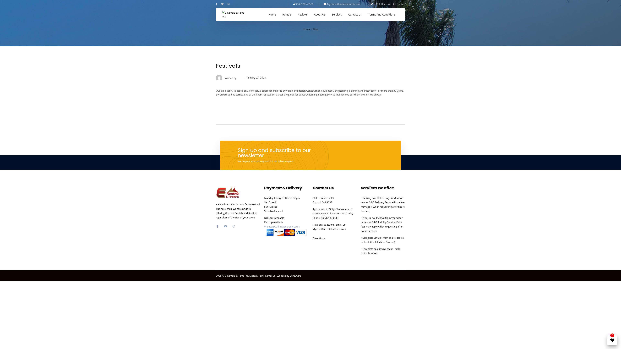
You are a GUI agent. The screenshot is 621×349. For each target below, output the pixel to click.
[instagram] (233, 226)
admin (240, 77)
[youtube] (225, 226)
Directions (319, 238)
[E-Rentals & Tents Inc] (233, 14)
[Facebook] (217, 4)
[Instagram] (228, 4)
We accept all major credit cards (282, 226)
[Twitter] (222, 4)
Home (306, 29)
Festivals (228, 66)
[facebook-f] (217, 226)
